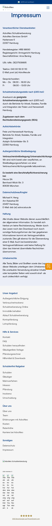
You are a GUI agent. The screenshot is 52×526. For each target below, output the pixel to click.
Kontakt (6, 337)
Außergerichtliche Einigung (15, 298)
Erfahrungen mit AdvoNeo (15, 419)
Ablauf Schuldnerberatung (15, 315)
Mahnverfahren (10, 381)
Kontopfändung (10, 319)
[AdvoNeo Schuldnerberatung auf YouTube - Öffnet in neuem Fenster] (8, 491)
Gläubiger (7, 376)
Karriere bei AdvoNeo (13, 432)
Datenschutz (9, 445)
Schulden (7, 372)
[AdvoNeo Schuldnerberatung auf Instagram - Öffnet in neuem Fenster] (4, 491)
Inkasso (6, 385)
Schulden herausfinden (14, 345)
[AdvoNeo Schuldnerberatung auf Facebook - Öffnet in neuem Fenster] (12, 491)
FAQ (5, 341)
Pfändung (7, 389)
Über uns (7, 411)
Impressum (8, 450)
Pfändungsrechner (12, 354)
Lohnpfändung (10, 324)
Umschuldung (9, 398)
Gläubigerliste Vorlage (13, 349)
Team (5, 415)
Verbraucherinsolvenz (13, 302)
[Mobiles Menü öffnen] (47, 8)
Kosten (6, 424)
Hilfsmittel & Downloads (14, 358)
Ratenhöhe (8, 428)
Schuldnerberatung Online (15, 307)
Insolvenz (7, 393)
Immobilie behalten (12, 311)
